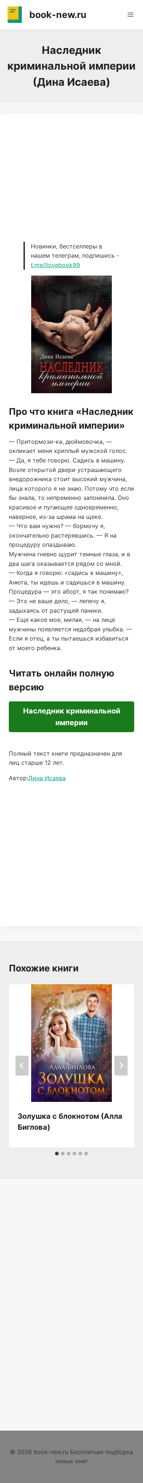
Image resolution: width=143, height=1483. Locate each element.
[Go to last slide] (22, 1066)
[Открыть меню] (130, 14)
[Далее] (121, 1066)
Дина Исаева (47, 778)
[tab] (57, 1153)
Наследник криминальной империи (71, 717)
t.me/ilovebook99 (55, 265)
